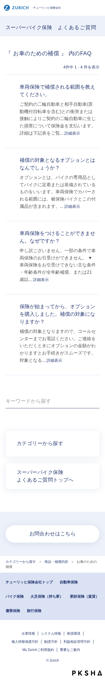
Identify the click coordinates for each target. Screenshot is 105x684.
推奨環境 (73, 633)
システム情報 (51, 633)
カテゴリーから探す (21, 562)
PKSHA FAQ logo (87, 673)
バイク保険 (15, 596)
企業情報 (28, 633)
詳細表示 (72, 133)
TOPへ (98, 663)
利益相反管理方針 (77, 642)
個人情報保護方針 (24, 642)
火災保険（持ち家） (47, 596)
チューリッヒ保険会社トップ (29, 582)
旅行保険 (34, 611)
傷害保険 (13, 611)
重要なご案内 (70, 650)
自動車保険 (69, 582)
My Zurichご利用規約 (38, 650)
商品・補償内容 (56, 562)
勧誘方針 (51, 642)
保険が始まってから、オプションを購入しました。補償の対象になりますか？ (57, 314)
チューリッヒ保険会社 (47, 7)
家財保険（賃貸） (84, 596)
